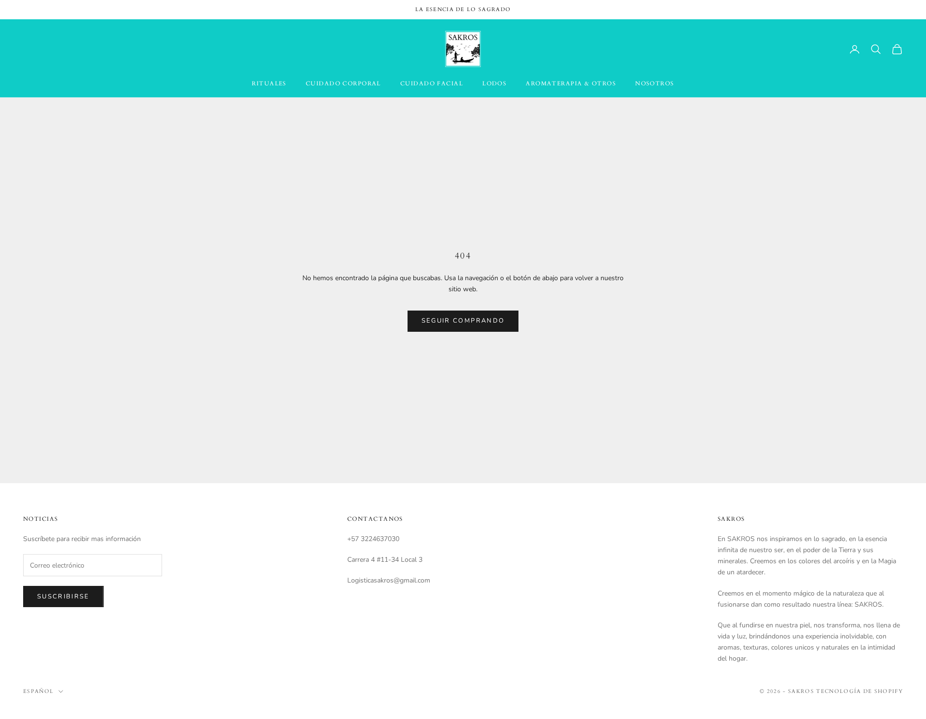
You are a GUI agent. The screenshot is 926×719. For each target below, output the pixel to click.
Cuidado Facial (431, 83)
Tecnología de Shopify (859, 691)
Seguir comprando (463, 320)
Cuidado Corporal (343, 83)
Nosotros (654, 83)
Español (38, 691)
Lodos (494, 83)
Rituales (269, 83)
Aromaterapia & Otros (571, 83)
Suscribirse (63, 596)
